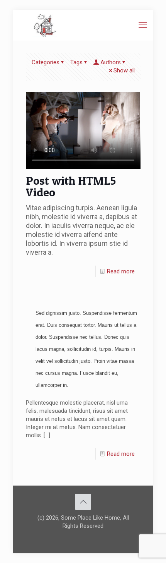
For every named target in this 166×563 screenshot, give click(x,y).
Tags (76, 62)
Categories (45, 62)
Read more (121, 271)
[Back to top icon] (83, 502)
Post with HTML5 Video (71, 186)
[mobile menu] (142, 25)
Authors (110, 62)
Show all (124, 70)
